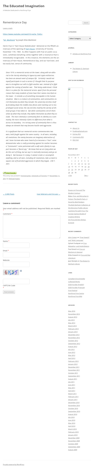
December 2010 (73, 402)
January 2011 (72, 399)
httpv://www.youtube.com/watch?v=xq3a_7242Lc (22, 34)
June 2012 (71, 352)
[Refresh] (21, 271)
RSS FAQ (76, 140)
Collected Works (74, 282)
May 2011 (71, 388)
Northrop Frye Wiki (75, 296)
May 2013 (71, 323)
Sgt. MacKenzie (9, 40)
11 (82, 164)
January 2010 (72, 435)
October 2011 (73, 373)
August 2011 (72, 379)
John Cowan (72, 237)
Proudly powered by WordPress (13, 464)
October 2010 (73, 408)
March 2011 (72, 394)
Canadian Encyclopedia (76, 279)
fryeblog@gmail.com (80, 131)
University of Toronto (39, 176)
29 (72, 172)
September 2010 (74, 411)
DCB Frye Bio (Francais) (76, 287)
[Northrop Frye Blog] (75, 113)
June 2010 (71, 420)
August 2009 (72, 450)
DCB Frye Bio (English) (76, 284)
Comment (7, 214)
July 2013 (71, 320)
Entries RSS (77, 134)
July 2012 (71, 349)
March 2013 (72, 326)
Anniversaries (26, 176)
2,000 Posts (8, 194)
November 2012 (74, 338)
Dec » (86, 175)
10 (79, 164)
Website (6, 260)
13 (88, 164)
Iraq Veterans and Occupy (48, 194)
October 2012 (73, 340)
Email (6, 250)
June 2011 (71, 385)
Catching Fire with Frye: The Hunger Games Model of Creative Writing (78, 214)
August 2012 (72, 346)
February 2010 (73, 432)
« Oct (70, 175)
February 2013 (73, 329)
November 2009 (74, 441)
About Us (76, 128)
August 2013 (72, 317)
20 (88, 167)
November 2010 (74, 405)
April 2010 (71, 426)
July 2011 (71, 382)
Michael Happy (14, 179)
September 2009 (74, 447)
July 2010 (71, 417)
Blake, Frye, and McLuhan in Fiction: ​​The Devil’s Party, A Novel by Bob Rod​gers (78, 199)
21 (69, 169)
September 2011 (74, 376)
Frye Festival (72, 290)
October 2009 (73, 444)
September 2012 (74, 343)
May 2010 (71, 423)
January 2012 (72, 364)
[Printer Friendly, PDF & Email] (10, 173)
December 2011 (73, 367)
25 (82, 169)
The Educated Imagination (23, 6)
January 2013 (72, 332)
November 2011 (74, 370)
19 (85, 167)
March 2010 (72, 429)
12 (85, 164)
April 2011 (71, 391)
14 (69, 167)
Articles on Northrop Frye (82, 54)
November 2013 (74, 314)
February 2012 (73, 361)
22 (72, 169)
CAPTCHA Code (9, 285)
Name (6, 241)
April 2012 (71, 358)
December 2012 (73, 335)
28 (69, 172)
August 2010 (72, 414)
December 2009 (73, 438)
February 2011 (73, 397)
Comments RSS (78, 137)
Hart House (30, 49)
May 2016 (71, 311)
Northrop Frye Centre (76, 293)
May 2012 (71, 355)
